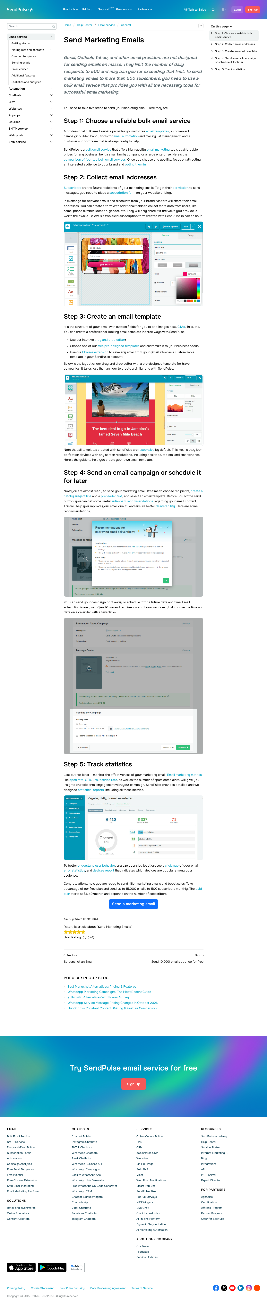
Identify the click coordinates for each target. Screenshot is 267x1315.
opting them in (135, 164)
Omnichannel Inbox (148, 1213)
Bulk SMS (142, 1169)
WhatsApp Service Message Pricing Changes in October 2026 (113, 1003)
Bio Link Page (144, 1164)
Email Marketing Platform (23, 1191)
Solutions (16, 1201)
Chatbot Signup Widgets (87, 1197)
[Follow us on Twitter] (224, 1288)
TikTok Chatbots (82, 1147)
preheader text (111, 496)
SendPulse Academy (214, 1136)
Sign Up (253, 9)
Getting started (21, 43)
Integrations (208, 1164)
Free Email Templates (20, 1169)
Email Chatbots (81, 1158)
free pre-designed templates (118, 346)
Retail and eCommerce (21, 1208)
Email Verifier (15, 1175)
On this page (220, 26)
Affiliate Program (211, 1208)
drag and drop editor (110, 340)
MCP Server (208, 1175)
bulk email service (98, 149)
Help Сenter (208, 1142)
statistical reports (91, 790)
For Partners (213, 1190)
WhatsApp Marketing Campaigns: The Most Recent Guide (109, 992)
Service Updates (147, 1257)
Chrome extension (95, 352)
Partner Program (211, 1213)
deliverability (165, 506)
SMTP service (18, 129)
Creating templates (24, 56)
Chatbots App (80, 1202)
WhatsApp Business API (87, 1164)
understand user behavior (96, 865)
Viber (139, 1175)
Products (69, 9)
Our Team (142, 1246)
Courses (14, 122)
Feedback (142, 1251)
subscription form (122, 193)
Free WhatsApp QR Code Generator (94, 1186)
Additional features (23, 75)
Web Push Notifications (151, 1180)
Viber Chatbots (81, 1208)
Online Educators (18, 1213)
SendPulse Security (72, 1288)
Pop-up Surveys (146, 1197)
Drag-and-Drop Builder (21, 1147)
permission (180, 188)
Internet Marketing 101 (215, 1153)
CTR (88, 780)
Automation (17, 89)
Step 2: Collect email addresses (235, 44)
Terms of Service (142, 1288)
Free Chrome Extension (22, 1180)
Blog (204, 1158)
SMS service (17, 142)
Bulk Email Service (18, 1136)
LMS (139, 1142)
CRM (12, 102)
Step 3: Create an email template (236, 51)
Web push (16, 135)
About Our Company (154, 1239)
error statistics (74, 870)
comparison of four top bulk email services (95, 159)
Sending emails (21, 62)
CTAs (181, 327)
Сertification (209, 1202)
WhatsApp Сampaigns (86, 1169)
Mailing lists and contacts (28, 50)
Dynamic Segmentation (151, 1224)
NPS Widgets (144, 1202)
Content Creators (18, 1218)
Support (103, 9)
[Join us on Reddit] (257, 1288)
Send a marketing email (133, 904)
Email (12, 1129)
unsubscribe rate (105, 780)
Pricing (86, 9)
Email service (18, 37)
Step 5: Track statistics (230, 69)
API (203, 1169)
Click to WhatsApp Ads (86, 1175)
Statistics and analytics (26, 82)
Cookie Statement (42, 1288)
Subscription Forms (19, 1153)
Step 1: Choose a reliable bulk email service (233, 35)
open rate (76, 780)
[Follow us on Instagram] (249, 1288)
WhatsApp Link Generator (88, 1180)
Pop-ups (15, 115)
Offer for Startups (212, 1218)
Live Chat (142, 1208)
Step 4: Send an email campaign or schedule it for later (235, 60)
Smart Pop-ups (145, 1186)
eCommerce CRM (147, 1153)
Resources (123, 9)
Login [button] (237, 9)
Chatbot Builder (81, 1136)
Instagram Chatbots (84, 1142)
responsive (146, 450)
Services (144, 1129)
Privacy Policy (16, 1288)
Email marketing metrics (184, 775)
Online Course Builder (150, 1136)
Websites (15, 109)
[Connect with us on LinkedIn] (240, 1288)
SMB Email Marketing (20, 1186)
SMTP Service (16, 1142)
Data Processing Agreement (108, 1288)
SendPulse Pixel (146, 1191)
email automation (126, 136)
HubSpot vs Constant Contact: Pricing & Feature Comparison (112, 1008)
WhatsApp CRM (82, 1191)
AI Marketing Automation (152, 1229)
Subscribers (72, 188)
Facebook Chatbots (84, 1213)
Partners (144, 9)
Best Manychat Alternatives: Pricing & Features (102, 986)
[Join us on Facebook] (216, 1288)
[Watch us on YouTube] (232, 1288)
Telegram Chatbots (84, 1218)
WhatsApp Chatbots (85, 1153)
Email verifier (20, 69)
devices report (103, 870)
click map (172, 865)
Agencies (207, 1197)
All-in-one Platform (148, 1218)
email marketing (158, 149)
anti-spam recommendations (132, 501)
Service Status (210, 1147)
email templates (157, 131)
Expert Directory (211, 1180)
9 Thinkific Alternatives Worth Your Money (98, 997)
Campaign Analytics (19, 1164)
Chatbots (15, 95)
